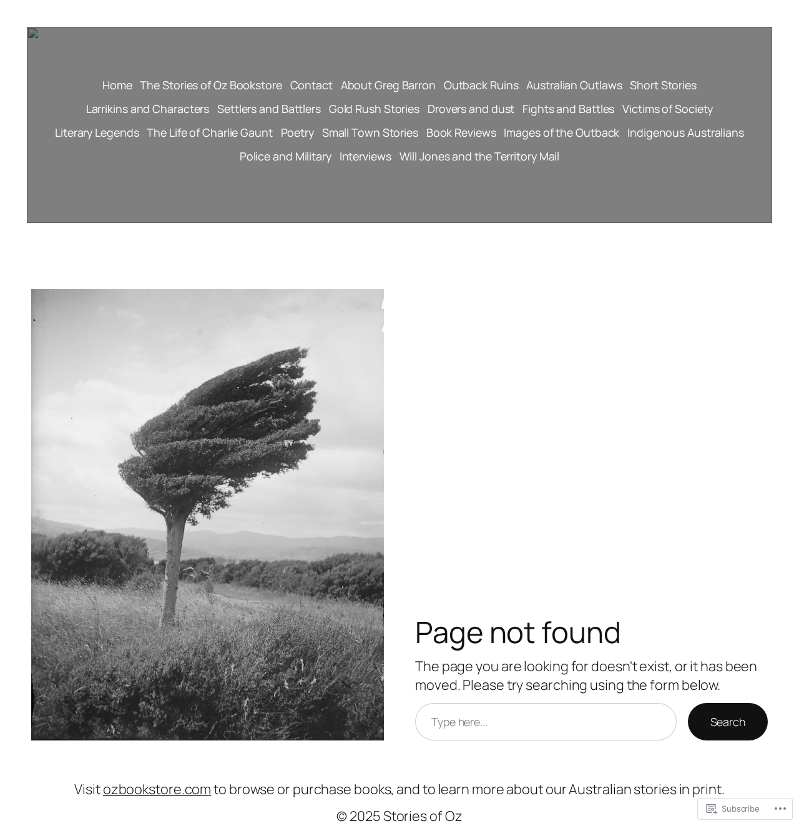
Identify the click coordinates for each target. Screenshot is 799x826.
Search (727, 721)
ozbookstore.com (157, 789)
